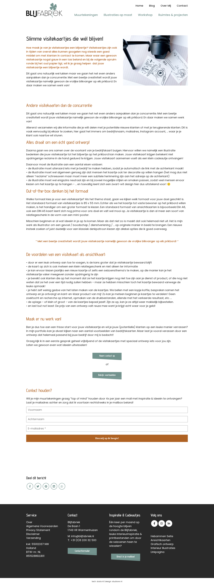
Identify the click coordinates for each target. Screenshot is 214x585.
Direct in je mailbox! (126, 556)
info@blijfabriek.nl (82, 536)
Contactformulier (82, 550)
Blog (152, 5)
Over (29, 522)
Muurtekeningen (86, 15)
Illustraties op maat (118, 15)
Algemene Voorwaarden (42, 526)
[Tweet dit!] (38, 486)
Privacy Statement (38, 530)
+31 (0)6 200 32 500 (83, 540)
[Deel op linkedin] (54, 486)
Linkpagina (157, 552)
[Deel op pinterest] (46, 486)
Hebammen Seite (162, 536)
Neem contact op (107, 355)
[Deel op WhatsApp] (62, 486)
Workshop (145, 15)
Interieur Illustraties (163, 548)
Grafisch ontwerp (162, 544)
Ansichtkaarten (160, 540)
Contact (182, 5)
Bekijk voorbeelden (107, 375)
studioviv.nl (117, 581)
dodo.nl (100, 581)
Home (139, 5)
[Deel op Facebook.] (30, 486)
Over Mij (166, 5)
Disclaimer (33, 534)
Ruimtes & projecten (173, 15)
